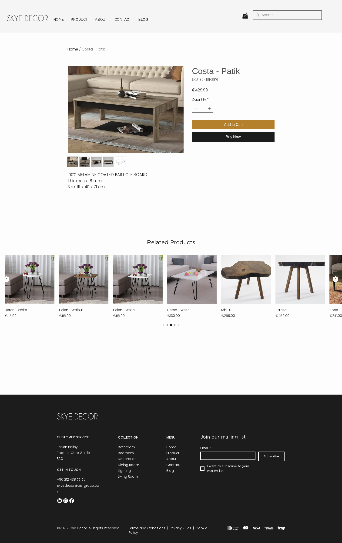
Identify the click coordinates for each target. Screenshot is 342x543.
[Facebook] (71, 500)
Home (72, 49)
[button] (245, 15)
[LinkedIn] (59, 500)
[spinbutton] (202, 108)
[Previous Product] (6, 279)
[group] (171, 286)
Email (205, 447)
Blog (170, 470)
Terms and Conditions (146, 528)
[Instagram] (65, 500)
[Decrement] (195, 108)
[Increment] (210, 108)
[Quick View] (29, 279)
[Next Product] (335, 279)
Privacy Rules (180, 528)
